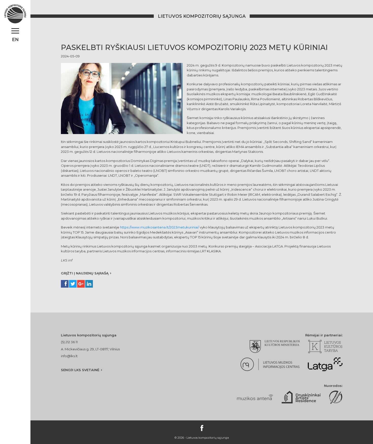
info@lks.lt (69, 356)
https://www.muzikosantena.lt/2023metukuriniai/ (159, 227)
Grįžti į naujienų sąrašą (85, 273)
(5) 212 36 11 (69, 342)
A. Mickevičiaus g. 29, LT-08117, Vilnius (90, 349)
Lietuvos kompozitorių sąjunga (202, 16)
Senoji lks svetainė (80, 370)
